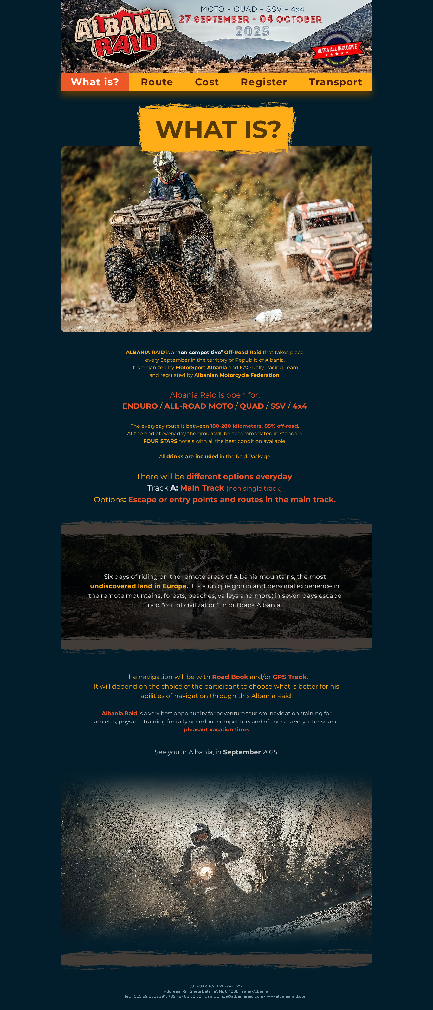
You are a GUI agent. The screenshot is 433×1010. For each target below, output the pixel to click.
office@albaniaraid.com (240, 996)
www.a (272, 996)
